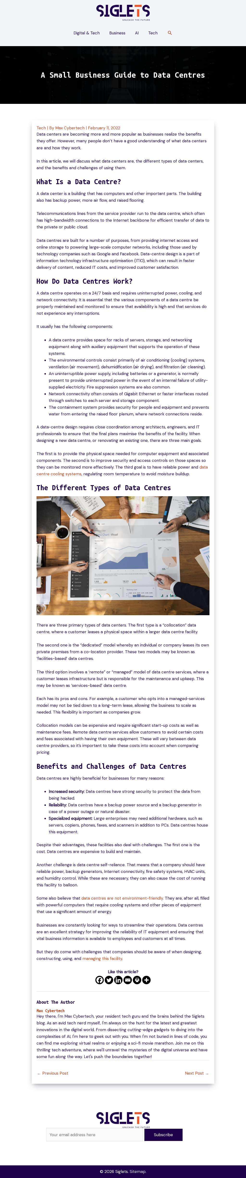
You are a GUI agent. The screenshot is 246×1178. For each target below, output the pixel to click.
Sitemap (138, 1171)
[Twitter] (109, 980)
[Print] (137, 980)
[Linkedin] (118, 980)
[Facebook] (99, 980)
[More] (146, 980)
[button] (169, 33)
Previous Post (52, 1073)
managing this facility (102, 958)
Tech (41, 128)
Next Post (197, 1073)
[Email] (127, 980)
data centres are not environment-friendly (122, 898)
